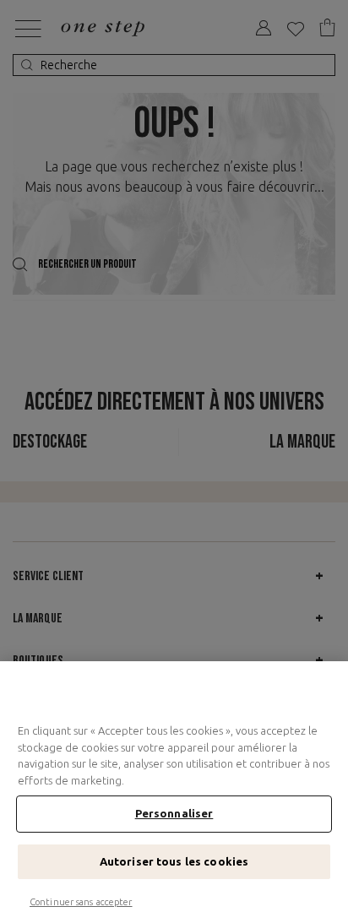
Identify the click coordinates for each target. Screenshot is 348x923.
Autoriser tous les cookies (174, 861)
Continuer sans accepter (81, 902)
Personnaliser (174, 813)
